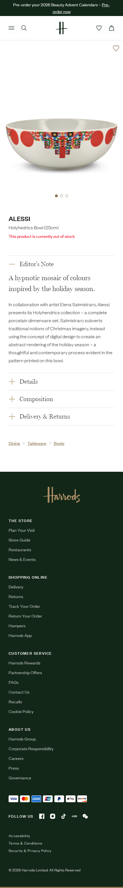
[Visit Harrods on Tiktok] (63, 816)
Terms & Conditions (25, 843)
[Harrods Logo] (61, 494)
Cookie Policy (21, 711)
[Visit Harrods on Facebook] (41, 816)
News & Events (22, 559)
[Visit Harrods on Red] (74, 816)
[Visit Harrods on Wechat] (85, 816)
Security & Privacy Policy (30, 850)
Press (14, 768)
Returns (16, 596)
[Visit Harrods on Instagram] (52, 816)
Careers (16, 758)
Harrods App (20, 635)
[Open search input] (24, 28)
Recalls (15, 701)
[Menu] (11, 28)
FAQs (14, 682)
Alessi (19, 218)
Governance (20, 777)
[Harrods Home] (61, 28)
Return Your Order (25, 616)
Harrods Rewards (24, 663)
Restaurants (20, 549)
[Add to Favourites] (116, 48)
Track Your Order (24, 606)
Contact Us (19, 692)
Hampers (17, 625)
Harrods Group (22, 739)
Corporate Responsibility (31, 748)
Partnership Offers (25, 672)
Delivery (16, 587)
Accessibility (19, 835)
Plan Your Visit (22, 530)
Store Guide (19, 540)
